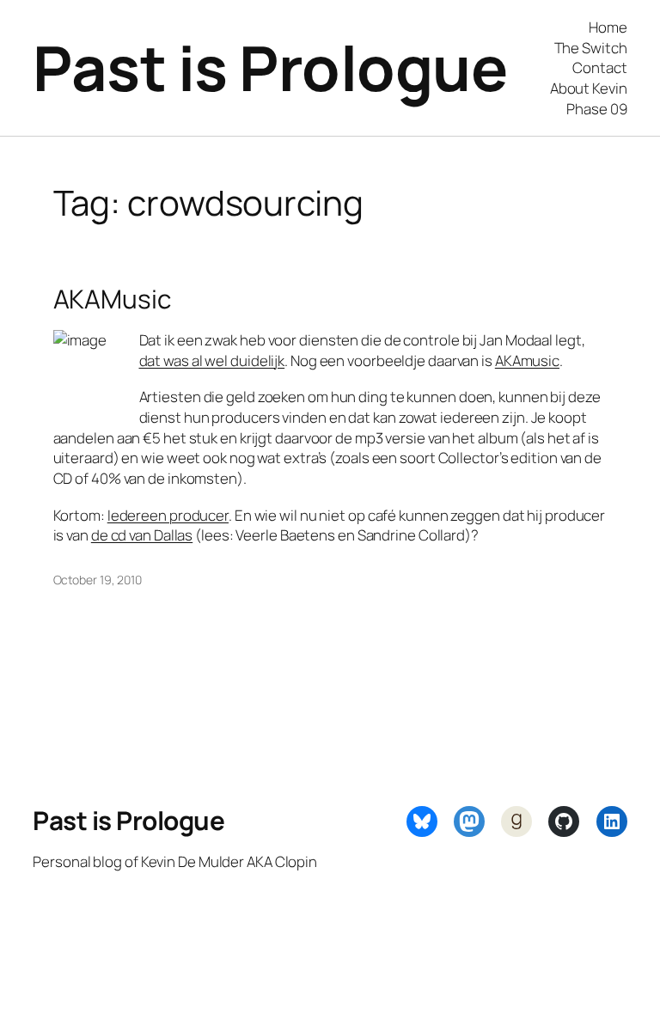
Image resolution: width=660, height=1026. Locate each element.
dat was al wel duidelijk (212, 360)
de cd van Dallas (141, 535)
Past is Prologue (270, 67)
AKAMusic (112, 298)
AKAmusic (527, 360)
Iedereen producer (168, 515)
